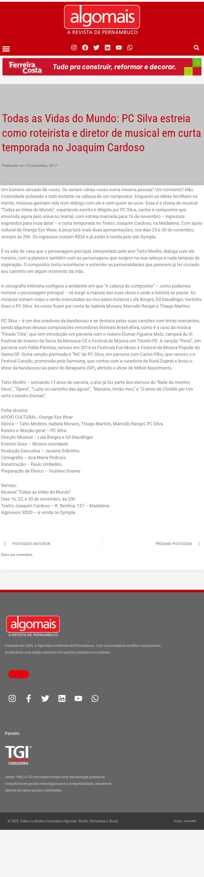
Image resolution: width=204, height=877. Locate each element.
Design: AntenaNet (185, 821)
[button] (6, 49)
